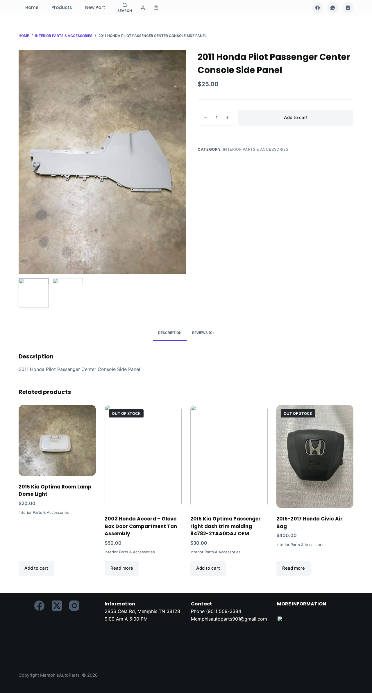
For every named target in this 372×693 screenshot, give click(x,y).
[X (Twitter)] (57, 605)
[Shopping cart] (156, 8)
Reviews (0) (203, 332)
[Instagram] (348, 7)
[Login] (143, 8)
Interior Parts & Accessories (256, 149)
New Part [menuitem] (95, 7)
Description (170, 332)
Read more (121, 568)
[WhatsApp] (332, 7)
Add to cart (296, 117)
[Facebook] (317, 7)
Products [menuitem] (61, 7)
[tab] (170, 333)
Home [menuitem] (31, 7)
